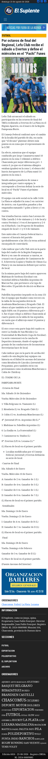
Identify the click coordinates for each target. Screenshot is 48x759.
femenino (39, 710)
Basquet (8, 686)
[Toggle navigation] (5, 19)
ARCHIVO (6, 667)
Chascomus (7, 604)
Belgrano (23, 686)
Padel (15, 729)
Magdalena (24, 724)
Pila (38, 729)
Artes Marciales (18, 682)
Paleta (23, 729)
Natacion (40, 724)
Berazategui (11, 690)
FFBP (3, 715)
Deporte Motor (14, 705)
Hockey (17, 720)
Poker (4, 734)
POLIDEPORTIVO (9, 656)
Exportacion (23, 709)
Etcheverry (7, 710)
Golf (37, 715)
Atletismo (33, 681)
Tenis (5, 746)
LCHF (41, 720)
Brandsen (10, 695)
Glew (31, 715)
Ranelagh (39, 739)
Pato (31, 729)
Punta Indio (10, 738)
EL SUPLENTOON (9, 661)
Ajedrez (6, 681)
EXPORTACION (8, 651)
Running (17, 743)
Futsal (24, 715)
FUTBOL (5, 645)
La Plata (26, 604)
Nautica (7, 729)
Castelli (26, 695)
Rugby (6, 743)
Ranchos (26, 738)
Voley (13, 746)
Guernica (6, 720)
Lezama (35, 604)
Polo (38, 733)
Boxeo (26, 690)
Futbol (17, 604)
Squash (43, 743)
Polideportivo (21, 733)
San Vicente (32, 742)
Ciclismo (33, 700)
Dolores (33, 705)
